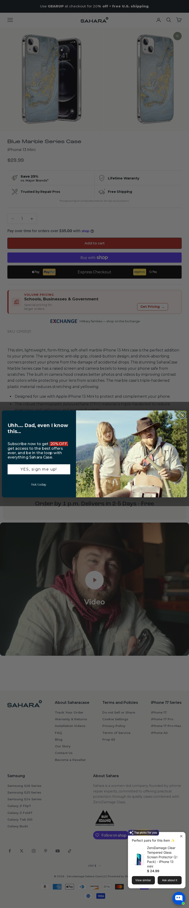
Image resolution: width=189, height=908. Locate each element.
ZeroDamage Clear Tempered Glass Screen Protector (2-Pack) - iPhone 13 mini (162, 857)
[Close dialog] (182, 415)
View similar (143, 880)
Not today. (39, 484)
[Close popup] (181, 836)
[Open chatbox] (178, 898)
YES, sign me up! (39, 469)
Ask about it (169, 880)
